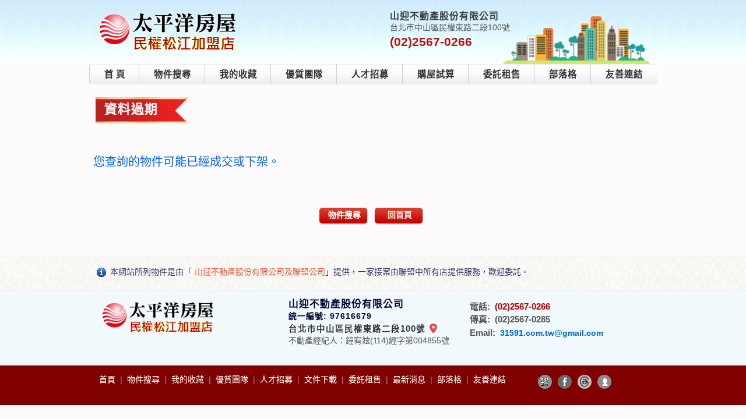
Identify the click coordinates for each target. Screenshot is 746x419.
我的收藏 (238, 74)
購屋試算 (436, 74)
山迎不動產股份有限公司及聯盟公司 (260, 271)
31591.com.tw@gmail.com (551, 333)
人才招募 (370, 74)
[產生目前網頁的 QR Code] (545, 382)
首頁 (108, 379)
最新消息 (410, 379)
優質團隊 (304, 74)
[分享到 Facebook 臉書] (565, 382)
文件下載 (321, 379)
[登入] (604, 382)
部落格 (563, 74)
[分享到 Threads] (585, 382)
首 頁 (114, 74)
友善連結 (624, 74)
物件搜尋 (172, 74)
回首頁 (400, 214)
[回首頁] (169, 14)
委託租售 (501, 74)
